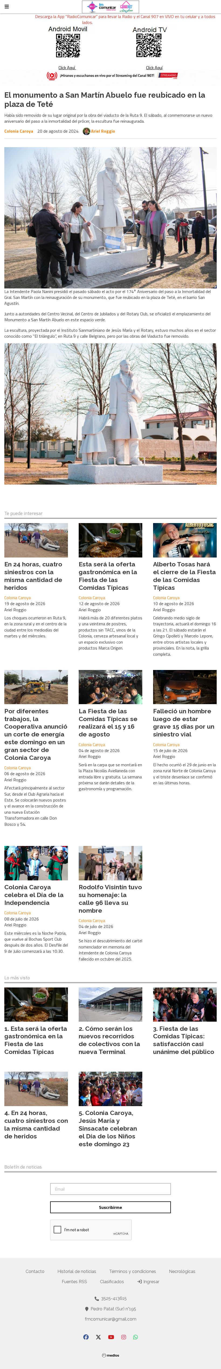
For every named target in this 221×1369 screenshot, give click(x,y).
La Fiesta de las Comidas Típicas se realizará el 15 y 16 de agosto (108, 722)
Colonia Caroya (18, 131)
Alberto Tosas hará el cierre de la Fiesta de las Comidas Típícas (184, 575)
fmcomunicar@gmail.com (110, 1319)
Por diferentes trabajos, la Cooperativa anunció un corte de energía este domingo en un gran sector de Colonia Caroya (35, 734)
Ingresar (150, 1281)
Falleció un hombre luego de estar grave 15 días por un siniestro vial (183, 722)
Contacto (35, 1271)
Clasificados (112, 1281)
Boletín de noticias (23, 1167)
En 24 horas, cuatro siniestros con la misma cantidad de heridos (33, 575)
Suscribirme (110, 1207)
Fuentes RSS (74, 1281)
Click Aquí (67, 67)
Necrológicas (182, 1271)
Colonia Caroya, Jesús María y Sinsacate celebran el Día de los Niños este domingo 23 (108, 1128)
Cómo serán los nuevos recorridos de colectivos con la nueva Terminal (109, 1040)
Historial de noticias (76, 1271)
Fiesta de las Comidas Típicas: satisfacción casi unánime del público (183, 1040)
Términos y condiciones (132, 1271)
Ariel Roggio (103, 131)
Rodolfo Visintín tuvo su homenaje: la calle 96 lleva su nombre (110, 898)
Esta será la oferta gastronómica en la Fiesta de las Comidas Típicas (108, 575)
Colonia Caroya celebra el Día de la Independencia (34, 894)
